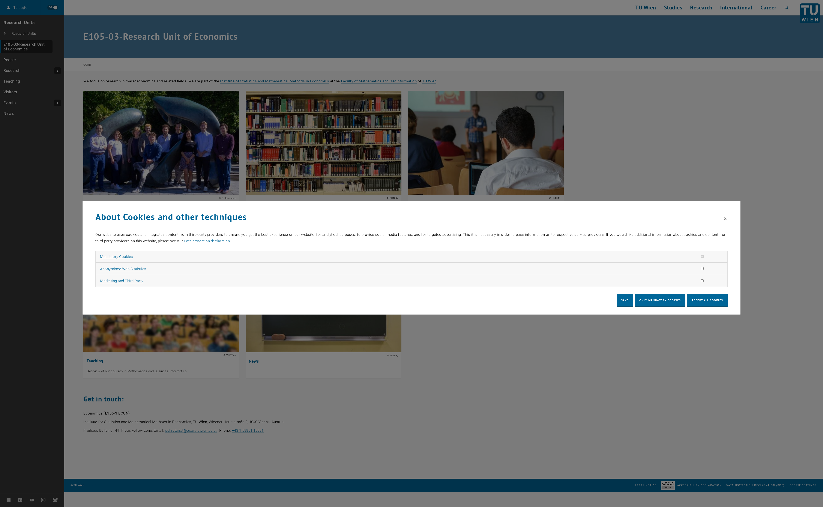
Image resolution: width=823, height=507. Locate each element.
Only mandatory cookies (660, 300)
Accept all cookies (707, 300)
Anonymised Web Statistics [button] (123, 269)
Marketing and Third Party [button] (121, 281)
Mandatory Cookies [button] (116, 256)
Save (625, 300)
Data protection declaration (207, 241)
